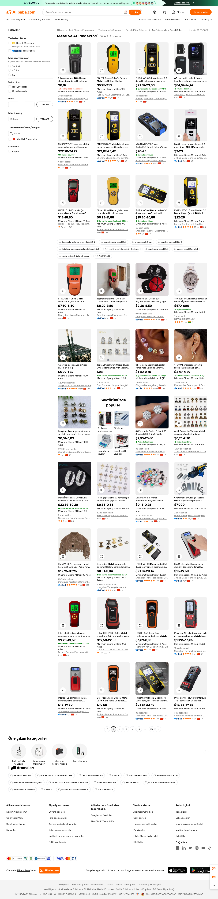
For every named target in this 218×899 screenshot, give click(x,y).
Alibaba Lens (23, 870)
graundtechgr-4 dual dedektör (75, 789)
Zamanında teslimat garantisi (63, 824)
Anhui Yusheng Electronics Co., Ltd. (113, 315)
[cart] (165, 12)
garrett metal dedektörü (115, 242)
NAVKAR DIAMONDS (184, 319)
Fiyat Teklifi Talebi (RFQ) (102, 821)
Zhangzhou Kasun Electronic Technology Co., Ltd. (74, 315)
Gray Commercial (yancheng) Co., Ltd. (113, 385)
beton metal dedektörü (92, 775)
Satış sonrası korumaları (60, 830)
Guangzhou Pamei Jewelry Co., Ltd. (74, 518)
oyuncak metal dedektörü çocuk (28, 782)
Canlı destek (139, 818)
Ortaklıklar (181, 836)
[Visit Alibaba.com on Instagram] (197, 848)
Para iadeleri (139, 830)
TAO (134, 884)
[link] (214, 869)
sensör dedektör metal (187, 249)
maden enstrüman (143, 242)
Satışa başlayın (183, 818)
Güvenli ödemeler (57, 812)
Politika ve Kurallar (57, 842)
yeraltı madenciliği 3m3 (171, 242)
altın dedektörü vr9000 (167, 775)
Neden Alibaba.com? (16, 812)
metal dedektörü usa (138, 775)
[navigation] (30, 380)
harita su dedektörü (22, 775)
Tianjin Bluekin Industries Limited (74, 385)
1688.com (76, 884)
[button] (125, 12)
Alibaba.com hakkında (18, 805)
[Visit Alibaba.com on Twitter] (190, 848)
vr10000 (116, 775)
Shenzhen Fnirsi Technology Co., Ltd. (113, 158)
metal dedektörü (105, 789)
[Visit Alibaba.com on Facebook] (178, 848)
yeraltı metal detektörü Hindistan (124, 249)
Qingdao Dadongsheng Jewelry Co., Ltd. (152, 385)
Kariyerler (11, 830)
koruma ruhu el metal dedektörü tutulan (70, 782)
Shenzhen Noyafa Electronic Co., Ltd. (152, 160)
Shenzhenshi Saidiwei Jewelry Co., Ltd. (152, 451)
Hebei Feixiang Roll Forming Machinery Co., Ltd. (190, 515)
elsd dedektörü (132, 782)
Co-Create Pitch (14, 818)
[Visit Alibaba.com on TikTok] (209, 848)
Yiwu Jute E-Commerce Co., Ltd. (190, 451)
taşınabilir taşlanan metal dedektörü (78, 242)
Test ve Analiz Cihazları (109, 30)
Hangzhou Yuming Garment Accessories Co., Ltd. (113, 587)
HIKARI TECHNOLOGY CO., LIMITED (74, 224)
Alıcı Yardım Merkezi (143, 812)
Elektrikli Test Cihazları (136, 30)
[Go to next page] (158, 729)
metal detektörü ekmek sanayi (75, 256)
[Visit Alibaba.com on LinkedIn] (184, 848)
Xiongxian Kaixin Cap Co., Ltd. (149, 316)
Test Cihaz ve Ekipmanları (81, 30)
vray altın (48, 789)
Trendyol (143, 884)
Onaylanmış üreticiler (101, 815)
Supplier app (93, 870)
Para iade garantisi (58, 818)
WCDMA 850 (104, 256)
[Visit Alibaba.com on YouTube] (203, 848)
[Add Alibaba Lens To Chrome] (49, 870)
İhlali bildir (138, 842)
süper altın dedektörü (106, 782)
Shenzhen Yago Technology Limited (74, 98)
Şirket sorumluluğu (15, 824)
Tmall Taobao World (93, 884)
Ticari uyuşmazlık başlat (145, 824)
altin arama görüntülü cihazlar (162, 782)
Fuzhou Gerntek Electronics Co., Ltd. (113, 229)
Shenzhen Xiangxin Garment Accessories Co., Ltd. (74, 452)
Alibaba (60, 30)
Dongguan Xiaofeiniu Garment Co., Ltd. (74, 582)
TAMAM (44, 104)
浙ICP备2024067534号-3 (190, 894)
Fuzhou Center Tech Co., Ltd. (188, 224)
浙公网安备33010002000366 (161, 894)
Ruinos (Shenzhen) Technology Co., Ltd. (152, 98)
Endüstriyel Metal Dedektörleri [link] (167, 30)
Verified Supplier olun (186, 830)
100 (152, 729)
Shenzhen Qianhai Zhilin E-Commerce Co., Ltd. (190, 94)
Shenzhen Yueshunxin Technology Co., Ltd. (74, 164)
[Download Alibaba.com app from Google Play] (201, 870)
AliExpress (63, 884)
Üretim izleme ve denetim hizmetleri (66, 836)
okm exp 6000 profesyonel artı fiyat (57, 775)
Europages (155, 884)
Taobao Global (122, 884)
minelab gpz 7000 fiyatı (24, 789)
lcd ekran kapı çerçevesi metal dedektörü (80, 249)
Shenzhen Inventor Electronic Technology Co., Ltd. (152, 230)
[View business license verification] (137, 894)
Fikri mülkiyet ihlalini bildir (145, 836)
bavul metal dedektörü (158, 249)
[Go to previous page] (107, 729)
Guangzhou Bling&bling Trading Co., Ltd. (152, 518)
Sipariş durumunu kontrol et (189, 824)
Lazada (109, 884)
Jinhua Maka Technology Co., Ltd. (190, 158)
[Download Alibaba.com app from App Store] (177, 870)
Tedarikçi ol (181, 812)
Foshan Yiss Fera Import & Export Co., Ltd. (190, 385)
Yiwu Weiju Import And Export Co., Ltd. (113, 515)
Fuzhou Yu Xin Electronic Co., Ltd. (113, 94)
